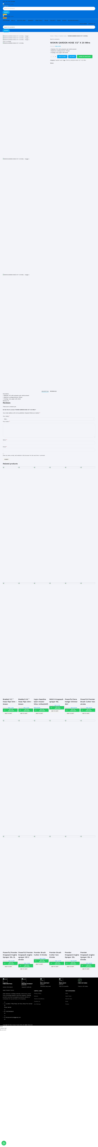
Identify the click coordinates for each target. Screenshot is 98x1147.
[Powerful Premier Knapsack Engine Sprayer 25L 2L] (10, 777)
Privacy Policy (37, 993)
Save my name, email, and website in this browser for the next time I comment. (24, 455)
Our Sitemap (37, 1004)
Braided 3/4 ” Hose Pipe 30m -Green (25, 701)
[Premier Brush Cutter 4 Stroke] (41, 777)
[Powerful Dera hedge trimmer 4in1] (72, 524)
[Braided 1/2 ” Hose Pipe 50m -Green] (10, 524)
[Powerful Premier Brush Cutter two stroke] (87, 524)
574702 (68, 60)
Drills (66, 993)
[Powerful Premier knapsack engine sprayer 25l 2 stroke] (25, 777)
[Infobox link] (11, 983)
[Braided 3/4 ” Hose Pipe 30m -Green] (25, 524)
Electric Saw (68, 998)
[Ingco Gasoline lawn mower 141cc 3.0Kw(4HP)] (41, 524)
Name (5, 440)
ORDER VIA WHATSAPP (84, 56)
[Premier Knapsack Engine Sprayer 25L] (72, 777)
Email (5, 446)
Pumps (67, 1004)
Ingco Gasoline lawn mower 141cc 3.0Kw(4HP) (41, 701)
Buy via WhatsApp (11, 710)
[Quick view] (5, 717)
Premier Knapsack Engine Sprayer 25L (72, 954)
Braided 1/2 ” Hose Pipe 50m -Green (10, 701)
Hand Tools (68, 996)
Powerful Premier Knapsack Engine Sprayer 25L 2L (10, 954)
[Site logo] (8, 4)
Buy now (72, 56)
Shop (56, 36)
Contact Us (37, 1001)
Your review (6, 421)
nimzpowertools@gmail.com (13, 1017)
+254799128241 (10, 1011)
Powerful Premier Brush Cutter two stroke (87, 701)
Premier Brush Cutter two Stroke (55, 954)
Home (51, 36)
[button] (84, 56)
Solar (66, 1001)
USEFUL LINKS (38, 990)
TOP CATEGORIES (70, 990)
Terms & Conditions (39, 998)
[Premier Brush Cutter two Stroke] (56, 777)
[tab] (45, 391)
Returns (36, 996)
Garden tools (62, 36)
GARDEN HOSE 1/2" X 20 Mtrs (78, 60)
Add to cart (62, 56)
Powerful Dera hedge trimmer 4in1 (71, 701)
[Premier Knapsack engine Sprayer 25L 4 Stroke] (87, 777)
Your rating (6, 416)
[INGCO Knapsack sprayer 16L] (56, 524)
